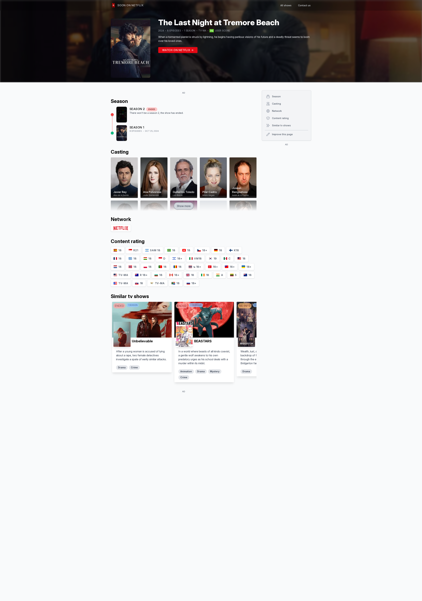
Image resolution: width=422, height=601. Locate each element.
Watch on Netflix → (178, 50)
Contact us (304, 5)
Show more (184, 206)
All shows (285, 5)
